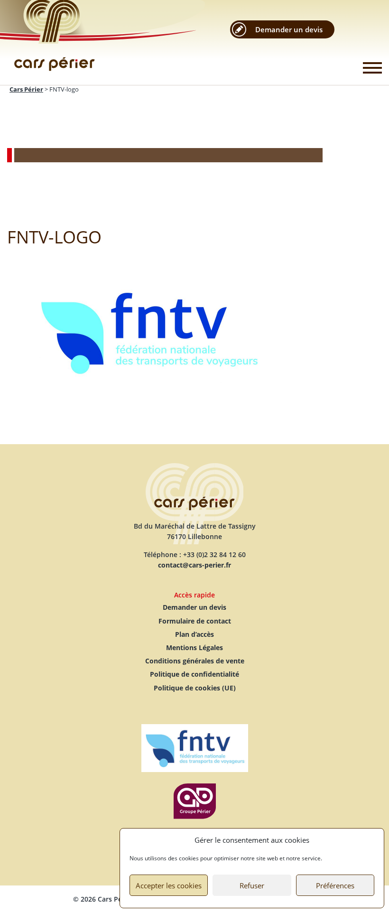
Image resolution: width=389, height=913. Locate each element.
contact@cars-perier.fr (194, 564)
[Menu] (372, 68)
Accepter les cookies (169, 885)
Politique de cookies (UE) (195, 687)
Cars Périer (54, 42)
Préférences (335, 885)
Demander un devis (289, 29)
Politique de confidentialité (194, 674)
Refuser (252, 885)
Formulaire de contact (194, 620)
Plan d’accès (194, 634)
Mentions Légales (194, 647)
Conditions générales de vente (194, 660)
